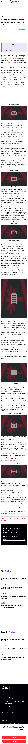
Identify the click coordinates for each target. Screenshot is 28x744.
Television (5, 593)
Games (3, 602)
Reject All (14, 737)
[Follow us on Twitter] (6, 723)
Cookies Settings (14, 734)
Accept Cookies (14, 741)
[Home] (7, 688)
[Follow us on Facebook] (2, 723)
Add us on (20, 29)
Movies (4, 575)
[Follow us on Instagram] (10, 723)
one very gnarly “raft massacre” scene (12, 219)
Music (3, 636)
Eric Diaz (4, 28)
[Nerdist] (14, 2)
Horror (4, 16)
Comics (4, 654)
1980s (8, 518)
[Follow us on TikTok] (18, 723)
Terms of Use (8, 707)
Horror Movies (15, 518)
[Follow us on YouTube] (14, 723)
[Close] (25, 726)
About (6, 695)
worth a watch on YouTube (17, 270)
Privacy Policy (9, 698)
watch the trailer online (9, 460)
